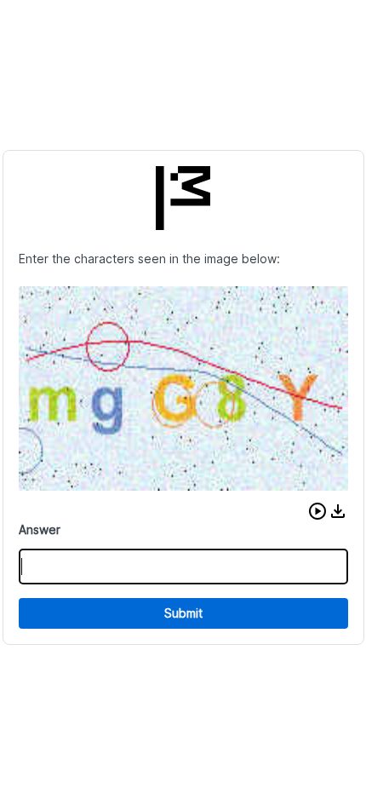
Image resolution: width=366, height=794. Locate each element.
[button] (317, 511)
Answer (39, 529)
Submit (183, 613)
